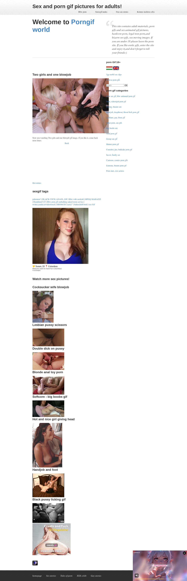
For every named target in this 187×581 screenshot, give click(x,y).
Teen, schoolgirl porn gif (116, 101)
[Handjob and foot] (48, 496)
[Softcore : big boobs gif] (48, 416)
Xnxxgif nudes (101, 11)
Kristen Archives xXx (146, 11)
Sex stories (51, 575)
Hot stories (36, 183)
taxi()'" (70, 204)
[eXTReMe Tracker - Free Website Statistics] (35, 564)
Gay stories (96, 575)
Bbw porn (82, 11)
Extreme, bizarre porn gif (116, 165)
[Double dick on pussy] (48, 369)
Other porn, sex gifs (114, 122)
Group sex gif (111, 138)
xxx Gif (92, 204)
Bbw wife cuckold (76, 199)
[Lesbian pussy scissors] (48, 345)
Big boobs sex (112, 128)
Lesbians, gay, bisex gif (115, 117)
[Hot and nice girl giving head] (47, 466)
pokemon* (36, 199)
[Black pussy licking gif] (48, 522)
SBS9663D (61, 204)
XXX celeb (81, 575)
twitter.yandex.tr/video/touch (43, 204)
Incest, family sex (113, 154)
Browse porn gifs (113, 79)
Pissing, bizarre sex (113, 106)
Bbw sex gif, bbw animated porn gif (120, 96)
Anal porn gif (111, 133)
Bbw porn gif (52, 201)
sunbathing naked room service (70, 201)
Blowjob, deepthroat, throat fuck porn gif (122, 112)
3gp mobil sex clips (114, 74)
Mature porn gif (112, 144)
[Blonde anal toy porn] (48, 393)
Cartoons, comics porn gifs (117, 160)
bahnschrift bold (80, 204)
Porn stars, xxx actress (115, 171)
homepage (37, 575)
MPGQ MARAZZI (93, 199)
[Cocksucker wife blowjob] (43, 321)
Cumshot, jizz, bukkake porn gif (119, 149)
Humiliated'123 (39, 201)
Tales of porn (66, 575)
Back (67, 143)
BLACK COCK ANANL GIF (54, 199)
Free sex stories (122, 11)
